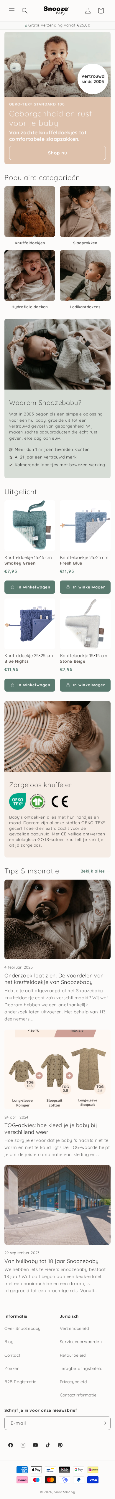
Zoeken (12, 1368)
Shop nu (57, 153)
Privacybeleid (73, 1381)
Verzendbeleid (74, 1328)
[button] (11, 10)
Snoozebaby (64, 1492)
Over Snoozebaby (22, 1328)
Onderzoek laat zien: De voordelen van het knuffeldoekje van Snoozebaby (54, 979)
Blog (9, 1341)
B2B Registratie (20, 1381)
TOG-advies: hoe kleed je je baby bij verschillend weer (50, 1128)
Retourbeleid (73, 1355)
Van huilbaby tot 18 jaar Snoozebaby (51, 1261)
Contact (12, 1355)
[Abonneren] (103, 1423)
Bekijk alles (92, 871)
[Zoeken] (24, 10)
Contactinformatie (78, 1395)
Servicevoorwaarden (81, 1341)
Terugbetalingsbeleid (81, 1368)
